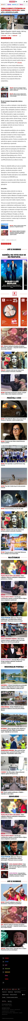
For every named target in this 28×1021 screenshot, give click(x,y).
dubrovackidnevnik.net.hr (7, 1012)
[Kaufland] (14, 293)
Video (6, 979)
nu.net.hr (20, 1012)
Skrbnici (3, 240)
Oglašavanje (10, 992)
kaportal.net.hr (17, 1009)
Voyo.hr (10, 1005)
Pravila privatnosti (13, 994)
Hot (6, 965)
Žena (6, 975)
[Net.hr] (10, 1001)
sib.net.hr (12, 1009)
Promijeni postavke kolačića (12, 997)
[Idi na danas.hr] (13, 1)
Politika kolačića (5, 994)
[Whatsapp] (6, 38)
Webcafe (7, 972)
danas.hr (15, 35)
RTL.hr (3, 1005)
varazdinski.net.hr (5, 1011)
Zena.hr (6, 1005)
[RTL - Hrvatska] (4, 1001)
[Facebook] (2, 38)
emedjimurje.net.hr (5, 1009)
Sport (6, 962)
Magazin (7, 969)
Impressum (4, 992)
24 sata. (19, 62)
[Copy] (10, 38)
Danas (7, 958)
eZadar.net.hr (15, 1012)
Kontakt (3, 997)
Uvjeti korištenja (17, 992)
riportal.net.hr (12, 1011)
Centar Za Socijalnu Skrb (11, 240)
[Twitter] (4, 38)
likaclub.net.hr (4, 1014)
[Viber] (8, 38)
